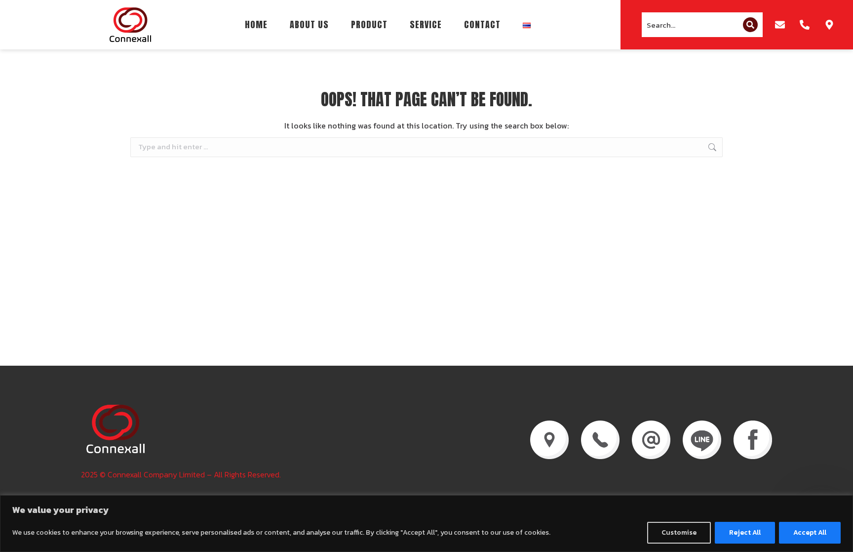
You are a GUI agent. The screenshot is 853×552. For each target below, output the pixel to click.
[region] (426, 523)
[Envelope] (780, 25)
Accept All (809, 532)
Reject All (745, 532)
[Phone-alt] (804, 25)
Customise (679, 532)
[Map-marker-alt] (829, 25)
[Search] (750, 24)
